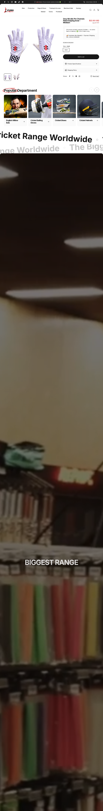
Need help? (96, 76)
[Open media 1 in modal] (31, 45)
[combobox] (91, 2)
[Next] (54, 47)
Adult (66, 50)
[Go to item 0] (7, 77)
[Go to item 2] (16, 77)
